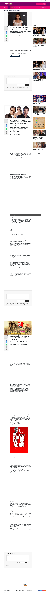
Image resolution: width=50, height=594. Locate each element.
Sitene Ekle (30, 590)
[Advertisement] (21, 42)
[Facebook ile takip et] (39, 590)
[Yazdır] (6, 38)
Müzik (19, 3)
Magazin (15, 3)
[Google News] (14, 35)
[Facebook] (6, 31)
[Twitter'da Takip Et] (41, 0)
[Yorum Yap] (6, 40)
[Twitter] (6, 33)
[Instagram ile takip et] (43, 590)
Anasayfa (17, 590)
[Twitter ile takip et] (41, 590)
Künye (20, 590)
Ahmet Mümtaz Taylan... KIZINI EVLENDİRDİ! (20, 7)
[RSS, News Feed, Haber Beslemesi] (45, 590)
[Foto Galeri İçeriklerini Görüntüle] (45, 0)
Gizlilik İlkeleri (26, 590)
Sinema (23, 3)
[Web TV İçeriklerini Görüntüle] (43, 0)
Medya (26, 3)
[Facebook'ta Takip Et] (39, 0)
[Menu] (37, 4)
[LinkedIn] (6, 34)
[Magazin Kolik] (8, 3)
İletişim (23, 590)
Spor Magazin (30, 3)
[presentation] (7, 7)
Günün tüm (43, 7)
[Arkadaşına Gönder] (6, 37)
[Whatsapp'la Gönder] (6, 36)
